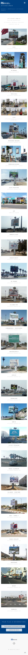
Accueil (3, 8)
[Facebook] (14, 643)
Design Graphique (14, 20)
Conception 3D (14, 24)
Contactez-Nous (14, 630)
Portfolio (11, 8)
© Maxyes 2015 (14, 649)
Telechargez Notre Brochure (13, 626)
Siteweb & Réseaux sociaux (14, 22)
